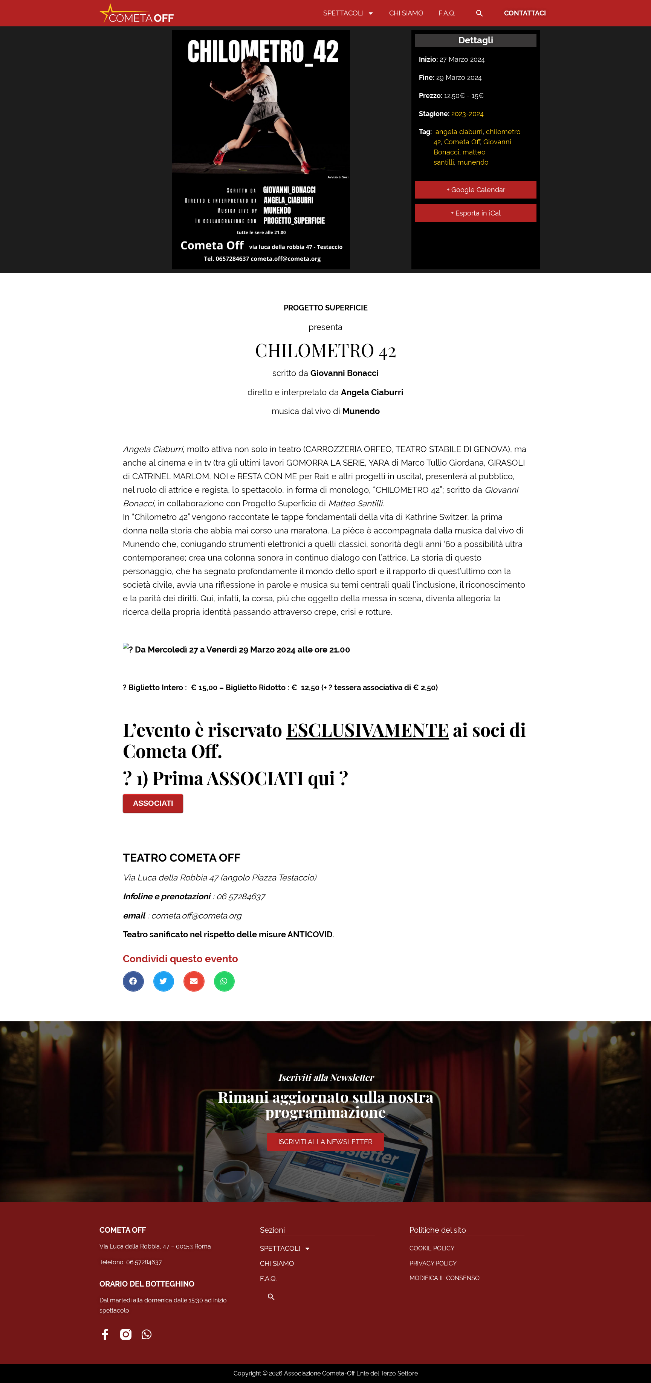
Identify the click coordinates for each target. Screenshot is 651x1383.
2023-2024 (467, 114)
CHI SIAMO (406, 13)
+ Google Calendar (476, 190)
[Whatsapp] (146, 1334)
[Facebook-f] (105, 1334)
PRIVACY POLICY (433, 1263)
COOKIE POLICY (432, 1248)
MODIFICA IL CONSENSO (445, 1278)
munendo (473, 162)
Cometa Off (462, 142)
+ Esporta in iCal (476, 213)
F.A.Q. (447, 13)
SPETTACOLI (343, 13)
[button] (479, 13)
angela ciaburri (459, 132)
